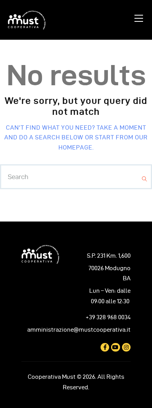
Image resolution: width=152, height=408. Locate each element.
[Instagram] (126, 347)
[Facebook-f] (105, 347)
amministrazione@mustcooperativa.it (79, 330)
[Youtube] (115, 347)
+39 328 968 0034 (108, 317)
